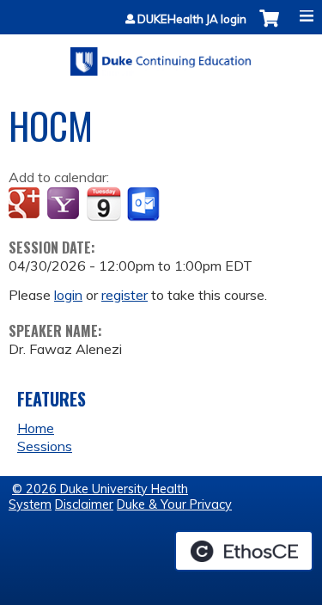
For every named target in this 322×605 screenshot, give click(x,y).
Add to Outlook (144, 204)
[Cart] (269, 27)
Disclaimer (84, 504)
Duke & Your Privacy (174, 504)
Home (35, 428)
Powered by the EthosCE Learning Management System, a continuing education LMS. (243, 550)
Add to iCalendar (103, 203)
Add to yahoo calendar (64, 204)
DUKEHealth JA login (191, 19)
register (124, 294)
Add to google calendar (26, 204)
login (68, 294)
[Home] (161, 55)
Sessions (44, 446)
